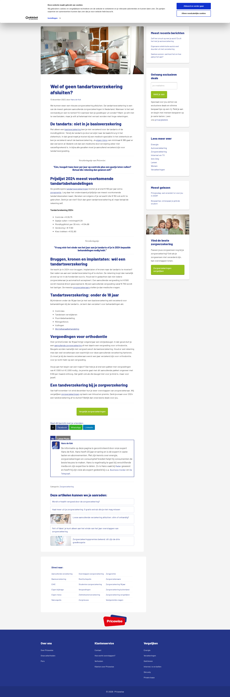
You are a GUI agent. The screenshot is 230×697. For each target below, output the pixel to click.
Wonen (154, 166)
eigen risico (101, 140)
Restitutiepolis (85, 579)
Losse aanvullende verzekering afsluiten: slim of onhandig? (101, 517)
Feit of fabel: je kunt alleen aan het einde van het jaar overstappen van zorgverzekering (85, 530)
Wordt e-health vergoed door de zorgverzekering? (76, 501)
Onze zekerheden (48, 655)
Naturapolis (56, 600)
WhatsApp (76, 427)
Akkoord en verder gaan (194, 6)
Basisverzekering (59, 579)
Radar (118, 466)
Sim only (147, 672)
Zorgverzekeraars (113, 579)
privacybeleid (161, 119)
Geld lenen (148, 661)
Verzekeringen (158, 169)
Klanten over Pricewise (104, 666)
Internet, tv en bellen (152, 666)
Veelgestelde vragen (114, 600)
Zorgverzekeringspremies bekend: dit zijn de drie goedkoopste (96, 541)
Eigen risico (56, 595)
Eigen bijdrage (58, 589)
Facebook (62, 427)
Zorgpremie (111, 574)
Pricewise (119, 691)
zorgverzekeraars (81, 287)
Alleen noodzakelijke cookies (194, 13)
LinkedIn (89, 427)
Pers (43, 661)
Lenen (154, 162)
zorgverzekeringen (70, 394)
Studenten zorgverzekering (90, 584)
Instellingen (53, 18)
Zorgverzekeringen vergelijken (162, 269)
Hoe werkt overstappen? (105, 655)
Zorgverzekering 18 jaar (115, 584)
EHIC (54, 584)
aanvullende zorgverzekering (68, 345)
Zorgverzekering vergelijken (118, 595)
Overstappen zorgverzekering (91, 574)
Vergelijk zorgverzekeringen (92, 411)
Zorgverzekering (67, 486)
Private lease (149, 677)
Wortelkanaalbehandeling (67, 329)
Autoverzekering (159, 148)
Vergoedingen (85, 589)
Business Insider (118, 469)
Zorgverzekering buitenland (117, 589)
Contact (98, 650)
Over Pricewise (47, 650)
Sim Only (155, 158)
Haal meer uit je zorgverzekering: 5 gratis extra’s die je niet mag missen (86, 509)
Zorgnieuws (84, 600)
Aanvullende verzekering (62, 574)
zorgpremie (55, 192)
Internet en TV (158, 155)
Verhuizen (99, 661)
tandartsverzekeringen (77, 188)
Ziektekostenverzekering (89, 595)
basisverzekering (73, 129)
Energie (154, 144)
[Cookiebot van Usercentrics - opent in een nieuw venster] (31, 18)
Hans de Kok (67, 443)
